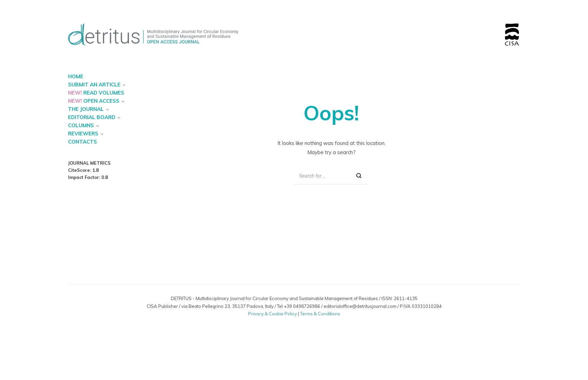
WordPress (327, 320)
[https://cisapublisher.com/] (512, 27)
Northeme (288, 320)
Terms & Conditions (320, 313)
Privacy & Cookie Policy (272, 313)
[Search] (359, 175)
